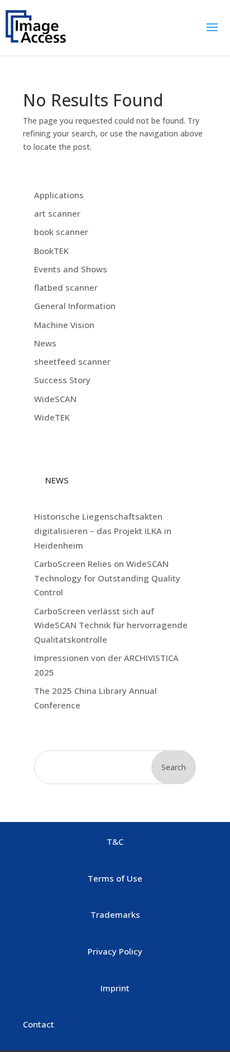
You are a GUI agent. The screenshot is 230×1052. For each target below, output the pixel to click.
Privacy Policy (115, 951)
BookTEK (51, 250)
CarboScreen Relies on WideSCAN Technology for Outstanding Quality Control (107, 578)
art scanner (57, 213)
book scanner (61, 231)
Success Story (62, 379)
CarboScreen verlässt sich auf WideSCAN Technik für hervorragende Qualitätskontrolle (111, 625)
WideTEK (52, 417)
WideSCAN (55, 398)
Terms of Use (115, 878)
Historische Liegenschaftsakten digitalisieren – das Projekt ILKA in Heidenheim (102, 530)
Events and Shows (70, 269)
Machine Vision (64, 324)
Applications (59, 194)
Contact (38, 1024)
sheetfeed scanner (72, 361)
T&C (115, 841)
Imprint (115, 988)
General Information (75, 305)
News (45, 343)
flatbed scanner (66, 287)
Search (173, 767)
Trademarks (115, 914)
